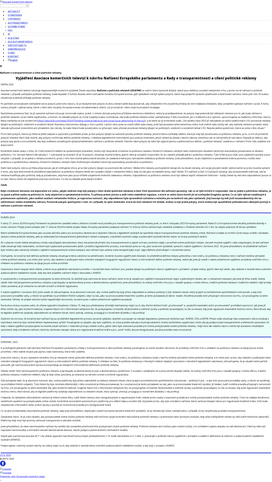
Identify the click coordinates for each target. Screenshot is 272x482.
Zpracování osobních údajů (30, 476)
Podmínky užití (8, 476)
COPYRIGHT (14, 18)
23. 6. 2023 (5, 455)
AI (9, 34)
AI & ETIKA (13, 38)
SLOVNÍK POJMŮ (16, 26)
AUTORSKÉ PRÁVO (18, 22)
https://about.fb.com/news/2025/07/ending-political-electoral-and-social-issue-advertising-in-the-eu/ (91, 120)
